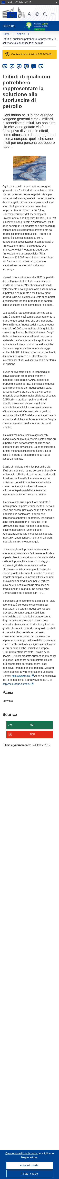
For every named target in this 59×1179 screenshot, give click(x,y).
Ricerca (45, 14)
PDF (32, 734)
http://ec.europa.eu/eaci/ (16, 684)
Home (6, 34)
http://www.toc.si (22, 675)
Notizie (21, 34)
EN (12, 66)
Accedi (29, 14)
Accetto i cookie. (29, 1165)
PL (41, 66)
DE (4, 66)
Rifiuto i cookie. (30, 1173)
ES (19, 66)
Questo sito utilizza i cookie (21, 1153)
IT (33, 66)
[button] (37, 14)
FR (26, 66)
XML (32, 725)
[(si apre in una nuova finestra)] (13, 12)
